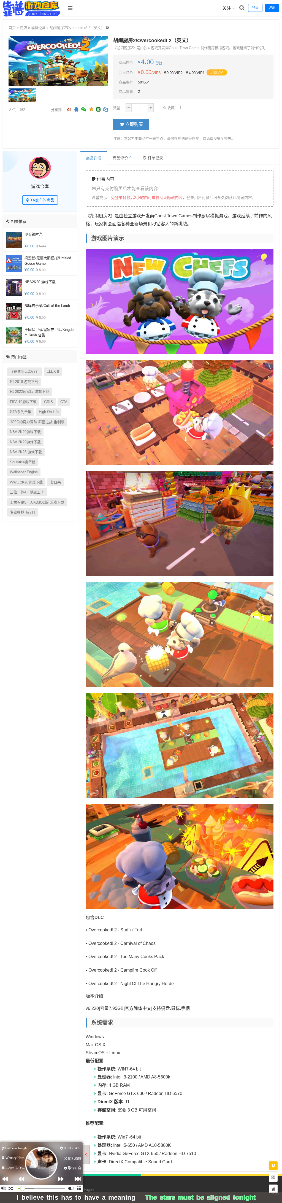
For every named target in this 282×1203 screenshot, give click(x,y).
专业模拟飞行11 (22, 512)
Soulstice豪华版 (23, 462)
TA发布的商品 (41, 200)
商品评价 (122, 158)
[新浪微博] (69, 110)
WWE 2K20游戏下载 (26, 482)
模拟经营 (38, 28)
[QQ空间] (91, 109)
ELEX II (53, 371)
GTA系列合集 (20, 412)
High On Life (49, 412)
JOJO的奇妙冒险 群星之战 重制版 (37, 422)
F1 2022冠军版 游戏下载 (29, 392)
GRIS (48, 402)
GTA (63, 402)
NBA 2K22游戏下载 (25, 442)
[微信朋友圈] (84, 110)
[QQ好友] (76, 110)
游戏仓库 (40, 186)
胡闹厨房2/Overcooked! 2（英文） (77, 28)
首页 (12, 28)
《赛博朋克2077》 (24, 371)
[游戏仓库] (31, 15)
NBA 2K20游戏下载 (25, 432)
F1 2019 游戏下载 (24, 382)
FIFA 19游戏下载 (23, 402)
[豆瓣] (98, 109)
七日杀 (55, 482)
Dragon (88, 1190)
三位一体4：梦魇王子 (27, 492)
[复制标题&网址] (105, 110)
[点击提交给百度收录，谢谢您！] (107, 28)
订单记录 (155, 158)
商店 (23, 28)
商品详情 (93, 158)
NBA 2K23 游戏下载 (26, 452)
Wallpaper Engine (24, 472)
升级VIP (217, 72)
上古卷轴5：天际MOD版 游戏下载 (37, 502)
